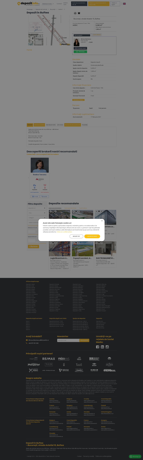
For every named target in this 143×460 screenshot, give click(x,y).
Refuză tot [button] (76, 236)
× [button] (102, 220)
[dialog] (71, 230)
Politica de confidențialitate (64, 232)
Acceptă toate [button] (92, 236)
